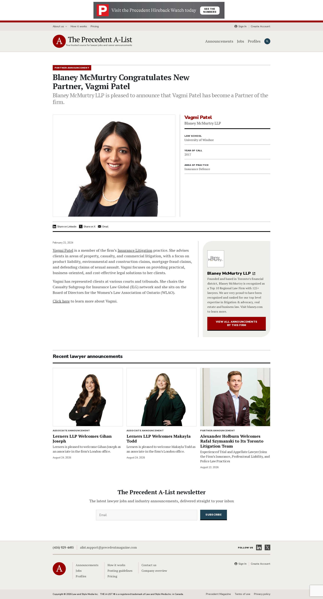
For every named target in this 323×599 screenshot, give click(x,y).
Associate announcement (71, 430)
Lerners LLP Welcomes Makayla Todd (159, 438)
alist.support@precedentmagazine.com (108, 547)
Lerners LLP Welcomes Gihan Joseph (82, 438)
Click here (61, 301)
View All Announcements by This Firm (236, 323)
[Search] (267, 41)
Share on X (89, 226)
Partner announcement (217, 430)
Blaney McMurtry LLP (229, 273)
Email (105, 226)
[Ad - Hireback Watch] (158, 10)
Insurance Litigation (135, 250)
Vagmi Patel (63, 250)
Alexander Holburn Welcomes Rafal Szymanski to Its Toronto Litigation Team (231, 441)
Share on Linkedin (66, 226)
